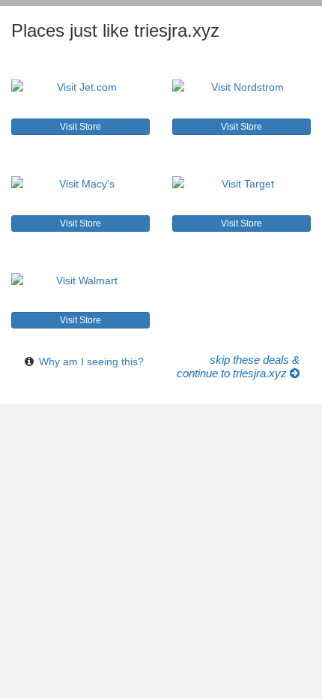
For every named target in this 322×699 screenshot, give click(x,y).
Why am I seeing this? (91, 362)
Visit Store (80, 127)
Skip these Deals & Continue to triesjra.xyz (238, 367)
